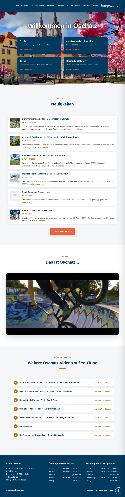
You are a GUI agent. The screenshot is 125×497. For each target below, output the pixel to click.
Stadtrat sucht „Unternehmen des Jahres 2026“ (45, 174)
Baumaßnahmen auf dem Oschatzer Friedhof (43, 155)
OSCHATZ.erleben (90, 6)
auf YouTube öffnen (102, 383)
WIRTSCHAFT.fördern (56, 6)
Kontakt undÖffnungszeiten (107, 6)
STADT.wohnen (73, 6)
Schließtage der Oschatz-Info (36, 192)
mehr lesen (78, 129)
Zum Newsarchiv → (62, 231)
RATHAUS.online (22, 6)
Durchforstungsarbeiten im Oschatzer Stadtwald (45, 119)
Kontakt (90, 490)
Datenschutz (101, 490)
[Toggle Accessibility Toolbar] (119, 491)
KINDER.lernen (38, 6)
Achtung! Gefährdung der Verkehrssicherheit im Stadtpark (50, 137)
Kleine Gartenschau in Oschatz (37, 210)
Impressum (114, 490)
